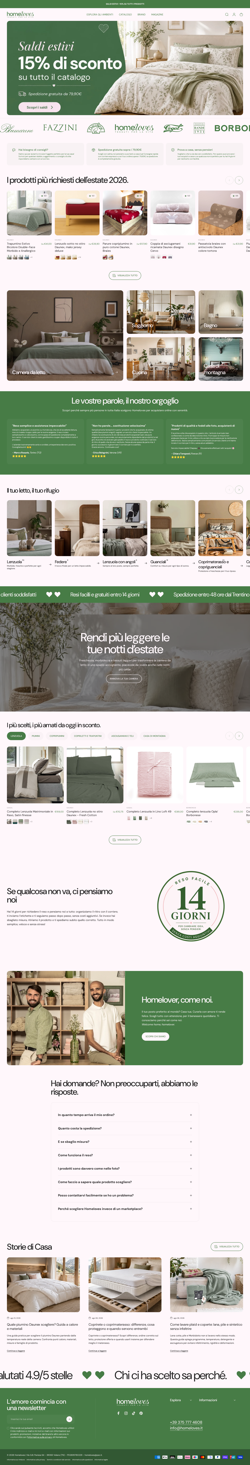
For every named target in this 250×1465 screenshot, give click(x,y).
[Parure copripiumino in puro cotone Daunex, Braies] (125, 213)
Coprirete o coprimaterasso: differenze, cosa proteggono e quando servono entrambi (121, 1326)
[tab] (16, 736)
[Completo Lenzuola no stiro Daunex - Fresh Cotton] (95, 774)
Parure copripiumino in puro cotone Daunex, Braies (117, 247)
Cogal (10, 808)
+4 (31, 257)
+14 (79, 257)
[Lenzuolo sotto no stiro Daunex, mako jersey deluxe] (77, 213)
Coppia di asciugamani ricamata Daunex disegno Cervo (167, 247)
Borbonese (191, 808)
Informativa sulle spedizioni (82, 1460)
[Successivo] (239, 180)
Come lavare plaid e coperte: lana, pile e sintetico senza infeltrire (206, 1326)
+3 (31, 821)
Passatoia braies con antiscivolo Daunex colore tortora (212, 247)
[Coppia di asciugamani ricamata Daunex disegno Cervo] (172, 213)
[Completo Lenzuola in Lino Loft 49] (155, 774)
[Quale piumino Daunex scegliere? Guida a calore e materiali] (43, 1284)
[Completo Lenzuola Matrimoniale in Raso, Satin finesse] (35, 774)
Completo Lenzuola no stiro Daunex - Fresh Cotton (85, 813)
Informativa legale (101, 1460)
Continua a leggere (16, 1350)
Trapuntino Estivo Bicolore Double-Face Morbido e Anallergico (21, 247)
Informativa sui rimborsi (16, 1460)
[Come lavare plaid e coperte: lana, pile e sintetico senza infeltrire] (206, 1284)
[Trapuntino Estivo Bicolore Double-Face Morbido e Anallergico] (29, 213)
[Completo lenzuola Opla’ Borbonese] (214, 774)
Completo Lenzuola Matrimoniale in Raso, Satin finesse (30, 813)
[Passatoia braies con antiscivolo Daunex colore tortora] (220, 213)
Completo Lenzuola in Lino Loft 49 (149, 811)
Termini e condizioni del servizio (58, 1460)
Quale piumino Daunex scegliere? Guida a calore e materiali (42, 1326)
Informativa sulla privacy (40, 1437)
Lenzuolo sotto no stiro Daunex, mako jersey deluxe (70, 247)
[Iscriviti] (69, 1419)
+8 (151, 818)
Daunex (10, 240)
